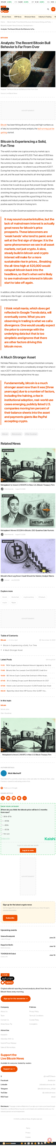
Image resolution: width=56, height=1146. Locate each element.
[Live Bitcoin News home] (5, 9)
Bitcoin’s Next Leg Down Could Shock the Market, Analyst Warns (27, 576)
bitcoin (3, 705)
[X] (3, 798)
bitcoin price (5, 709)
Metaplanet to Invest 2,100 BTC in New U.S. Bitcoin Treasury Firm (28, 485)
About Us (4, 1011)
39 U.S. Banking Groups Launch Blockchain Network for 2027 (28, 681)
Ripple (14, 602)
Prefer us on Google (9, 788)
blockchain (15, 597)
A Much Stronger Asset (13, 650)
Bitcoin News (6, 17)
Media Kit (4, 1035)
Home (3, 22)
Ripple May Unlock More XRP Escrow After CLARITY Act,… (27, 691)
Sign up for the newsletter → (16, 999)
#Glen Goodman (31, 434)
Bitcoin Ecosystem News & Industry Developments (16, 26)
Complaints (33, 1024)
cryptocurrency (29, 597)
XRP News (17, 17)
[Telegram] (19, 798)
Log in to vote (28, 850)
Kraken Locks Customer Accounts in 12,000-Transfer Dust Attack (29, 686)
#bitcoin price (16, 434)
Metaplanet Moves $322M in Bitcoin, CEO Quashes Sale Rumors (27, 530)
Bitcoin (3, 640)
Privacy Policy (34, 1011)
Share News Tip (6, 1024)
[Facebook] (8, 798)
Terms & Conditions (36, 1016)
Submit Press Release (8, 1043)
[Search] (48, 9)
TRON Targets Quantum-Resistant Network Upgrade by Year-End (28, 665)
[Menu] (53, 9)
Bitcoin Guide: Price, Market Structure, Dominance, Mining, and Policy (29, 22)
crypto (4, 602)
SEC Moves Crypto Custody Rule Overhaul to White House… (27, 676)
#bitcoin (5, 434)
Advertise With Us (7, 1039)
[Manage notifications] (49, 1140)
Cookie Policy (34, 1020)
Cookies (28, 1137)
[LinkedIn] (14, 798)
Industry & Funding (45, 17)
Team (2, 1016)
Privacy (28, 1133)
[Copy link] (24, 798)
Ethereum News (30, 17)
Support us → (9, 1069)
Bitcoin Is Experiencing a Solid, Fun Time (20, 645)
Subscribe (10, 918)
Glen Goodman (6, 713)
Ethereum (42, 597)
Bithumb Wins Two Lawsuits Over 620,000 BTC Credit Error (26, 670)
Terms (28, 1128)
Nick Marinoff (14, 773)
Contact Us (5, 1020)
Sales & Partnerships (8, 1047)
